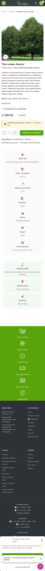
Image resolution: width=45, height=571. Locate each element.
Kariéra (30, 430)
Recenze (30, 433)
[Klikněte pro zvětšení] (5, 57)
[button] (42, 540)
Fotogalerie (31, 426)
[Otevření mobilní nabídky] (4, 3)
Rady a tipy (31, 465)
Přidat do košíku (31, 133)
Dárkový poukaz (33, 437)
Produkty (5, 454)
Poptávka (31, 423)
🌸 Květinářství (33, 419)
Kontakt (30, 454)
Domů (4, 12)
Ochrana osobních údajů (22, 567)
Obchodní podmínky (8, 458)
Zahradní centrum (33, 416)
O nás (30, 412)
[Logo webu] (22, 3)
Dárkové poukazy (33, 461)
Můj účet (30, 458)
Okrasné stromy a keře (25, 12)
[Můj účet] (36, 3)
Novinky (30, 468)
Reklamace (5, 474)
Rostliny (11, 12)
